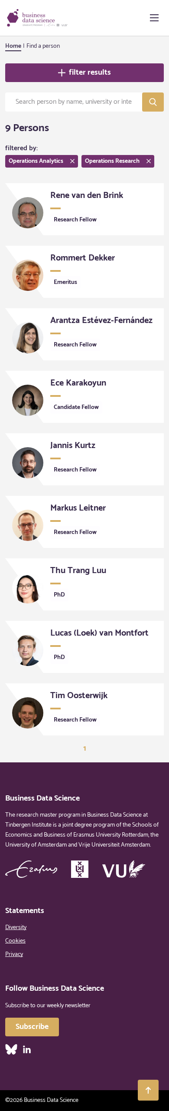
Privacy (14, 954)
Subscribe (32, 1026)
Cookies (15, 941)
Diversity (15, 928)
